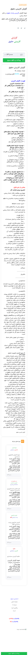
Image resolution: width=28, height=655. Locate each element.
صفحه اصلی (14, 602)
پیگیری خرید (14, 608)
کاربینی (13, 81)
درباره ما (14, 605)
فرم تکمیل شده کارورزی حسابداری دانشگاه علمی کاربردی (13, 490)
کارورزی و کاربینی (22, 4)
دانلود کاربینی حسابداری (13, 556)
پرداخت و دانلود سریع (14, 60)
